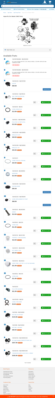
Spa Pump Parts (17, 12)
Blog (29, 385)
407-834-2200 (43, 9)
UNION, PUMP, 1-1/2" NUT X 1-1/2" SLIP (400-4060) (23, 263)
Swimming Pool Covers (7, 371)
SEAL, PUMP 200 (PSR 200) (18, 96)
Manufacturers (31, 374)
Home (4, 12)
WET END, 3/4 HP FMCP (17, 314)
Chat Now (36, 9)
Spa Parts (10, 12)
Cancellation (5, 388)
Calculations (31, 371)
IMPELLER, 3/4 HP (16, 134)
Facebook (30, 388)
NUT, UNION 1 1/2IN (16, 250)
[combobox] (27, 6)
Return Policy (6, 389)
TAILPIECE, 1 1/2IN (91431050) (19, 237)
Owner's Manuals (32, 376)
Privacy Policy (31, 377)
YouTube (30, 390)
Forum (30, 386)
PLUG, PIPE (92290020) (17, 289)
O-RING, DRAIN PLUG (17, 109)
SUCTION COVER (16, 186)
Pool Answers (31, 373)
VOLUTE (14, 83)
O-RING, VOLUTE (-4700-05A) (18, 160)
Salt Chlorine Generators (8, 376)
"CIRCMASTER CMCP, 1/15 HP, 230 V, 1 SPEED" (22, 353)
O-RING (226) (15, 224)
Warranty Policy (6, 390)
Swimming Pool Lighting (8, 373)
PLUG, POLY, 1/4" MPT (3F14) (18, 122)
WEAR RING (15, 173)
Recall (4, 392)
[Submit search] (2, 6)
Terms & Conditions (7, 393)
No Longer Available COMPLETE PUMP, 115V (22, 340)
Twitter (30, 389)
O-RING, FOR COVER (17, 301)
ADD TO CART (46, 102)
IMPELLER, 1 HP (15, 147)
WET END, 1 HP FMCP (17, 327)
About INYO (5, 385)
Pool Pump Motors (7, 377)
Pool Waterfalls (6, 374)
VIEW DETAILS (47, 89)
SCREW (14, 212)
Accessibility (31, 378)
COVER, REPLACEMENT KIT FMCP (20, 199)
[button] (53, 396)
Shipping (5, 386)
